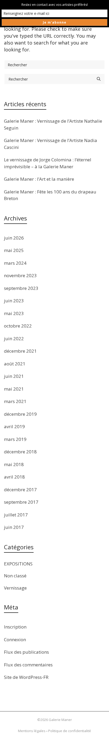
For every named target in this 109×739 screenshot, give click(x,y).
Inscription (15, 627)
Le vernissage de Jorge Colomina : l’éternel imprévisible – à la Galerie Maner (47, 163)
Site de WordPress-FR (26, 677)
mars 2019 (15, 439)
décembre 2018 (20, 452)
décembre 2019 (20, 414)
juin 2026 (14, 238)
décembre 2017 (20, 489)
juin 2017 (14, 527)
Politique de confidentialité (69, 730)
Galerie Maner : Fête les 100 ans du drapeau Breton (50, 195)
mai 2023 (14, 313)
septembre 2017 (21, 502)
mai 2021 (14, 389)
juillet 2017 (16, 515)
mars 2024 (15, 263)
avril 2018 (14, 477)
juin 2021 (14, 376)
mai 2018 (14, 464)
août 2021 (14, 364)
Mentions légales (32, 730)
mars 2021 (15, 401)
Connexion (15, 639)
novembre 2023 (20, 275)
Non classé (15, 576)
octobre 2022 (18, 326)
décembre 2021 (20, 351)
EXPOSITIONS (18, 564)
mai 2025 (14, 250)
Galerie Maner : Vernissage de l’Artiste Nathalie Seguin (53, 124)
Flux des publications (26, 652)
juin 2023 (14, 301)
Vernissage (15, 588)
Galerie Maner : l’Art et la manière (39, 179)
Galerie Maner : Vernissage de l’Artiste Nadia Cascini (50, 143)
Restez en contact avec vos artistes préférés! (54, 4)
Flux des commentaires (28, 665)
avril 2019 (14, 426)
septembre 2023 (21, 288)
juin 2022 (14, 338)
